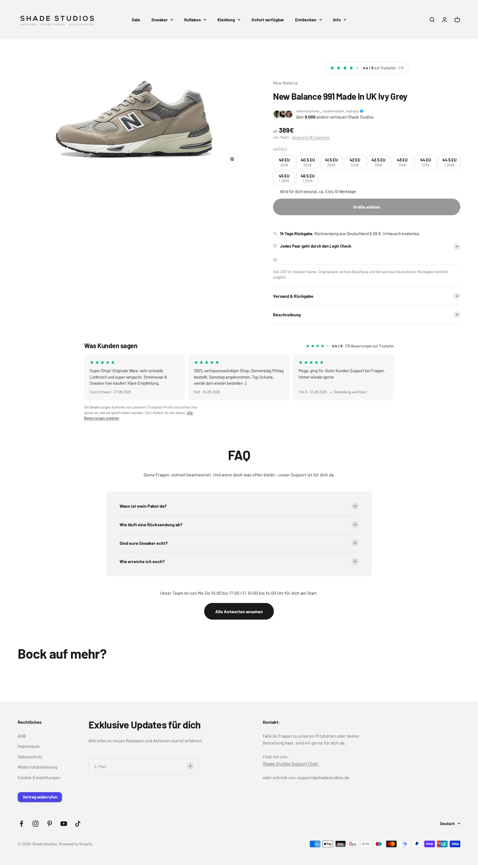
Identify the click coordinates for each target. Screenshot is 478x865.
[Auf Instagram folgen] (35, 823)
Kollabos (192, 19)
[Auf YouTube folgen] (63, 823)
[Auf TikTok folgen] (78, 823)
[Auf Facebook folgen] (21, 823)
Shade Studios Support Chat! (291, 763)
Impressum (29, 746)
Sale (136, 19)
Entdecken (305, 19)
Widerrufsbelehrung (38, 766)
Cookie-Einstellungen (39, 777)
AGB (22, 735)
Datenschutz (30, 756)
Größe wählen (366, 206)
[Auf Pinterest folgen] (49, 823)
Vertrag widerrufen (40, 797)
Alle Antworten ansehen (239, 611)
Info (337, 19)
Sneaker (159, 19)
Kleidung (226, 19)
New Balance (285, 82)
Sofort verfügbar (267, 19)
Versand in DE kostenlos (310, 137)
